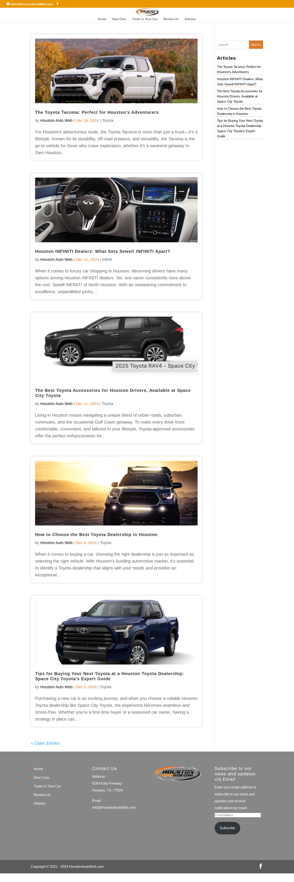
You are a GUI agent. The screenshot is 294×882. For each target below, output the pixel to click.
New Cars (119, 19)
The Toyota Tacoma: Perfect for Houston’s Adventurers (97, 112)
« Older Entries (45, 743)
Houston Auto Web (56, 120)
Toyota (107, 120)
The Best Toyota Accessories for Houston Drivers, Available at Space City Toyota (240, 96)
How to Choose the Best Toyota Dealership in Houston (96, 534)
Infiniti (107, 259)
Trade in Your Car (144, 19)
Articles (190, 19)
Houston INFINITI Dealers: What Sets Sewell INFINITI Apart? (102, 251)
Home (102, 19)
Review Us (171, 19)
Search (256, 44)
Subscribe (227, 828)
